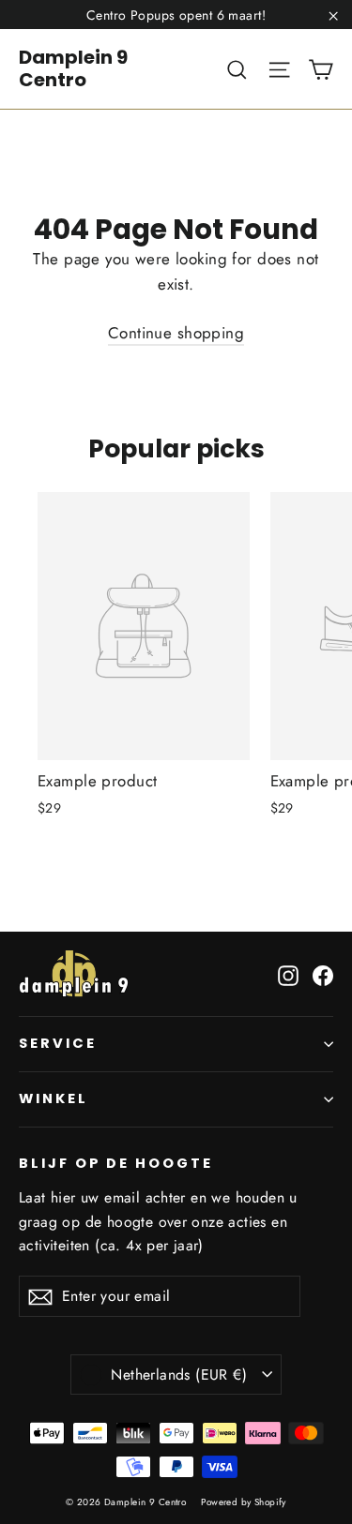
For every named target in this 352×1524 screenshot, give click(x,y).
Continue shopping (176, 332)
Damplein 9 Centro (73, 68)
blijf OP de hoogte (116, 1163)
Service (58, 1043)
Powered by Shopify (243, 1502)
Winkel (53, 1098)
